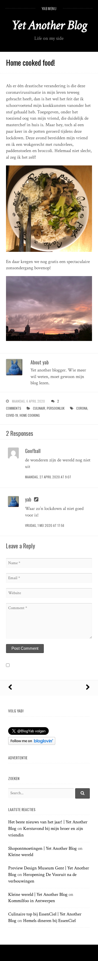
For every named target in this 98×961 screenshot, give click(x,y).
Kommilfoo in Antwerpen (31, 901)
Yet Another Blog (49, 25)
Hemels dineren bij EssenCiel (49, 921)
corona (81, 408)
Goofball (33, 450)
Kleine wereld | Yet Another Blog (38, 894)
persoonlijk (56, 408)
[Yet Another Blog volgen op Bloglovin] (31, 744)
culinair (39, 408)
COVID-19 (12, 415)
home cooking (30, 415)
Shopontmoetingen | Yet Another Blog (42, 848)
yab (28, 499)
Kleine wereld (20, 855)
